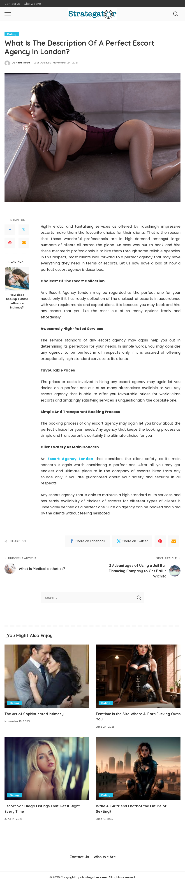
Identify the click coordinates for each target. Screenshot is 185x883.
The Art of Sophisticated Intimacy (34, 714)
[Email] (23, 243)
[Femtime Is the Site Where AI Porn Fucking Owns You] (138, 676)
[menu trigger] (10, 14)
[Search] (175, 14)
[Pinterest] (10, 243)
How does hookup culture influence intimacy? (17, 301)
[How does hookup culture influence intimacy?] (17, 278)
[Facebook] (10, 229)
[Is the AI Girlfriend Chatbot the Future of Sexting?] (138, 768)
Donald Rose (21, 62)
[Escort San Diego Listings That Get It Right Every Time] (47, 768)
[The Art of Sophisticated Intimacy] (47, 676)
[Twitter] (23, 229)
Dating (11, 34)
